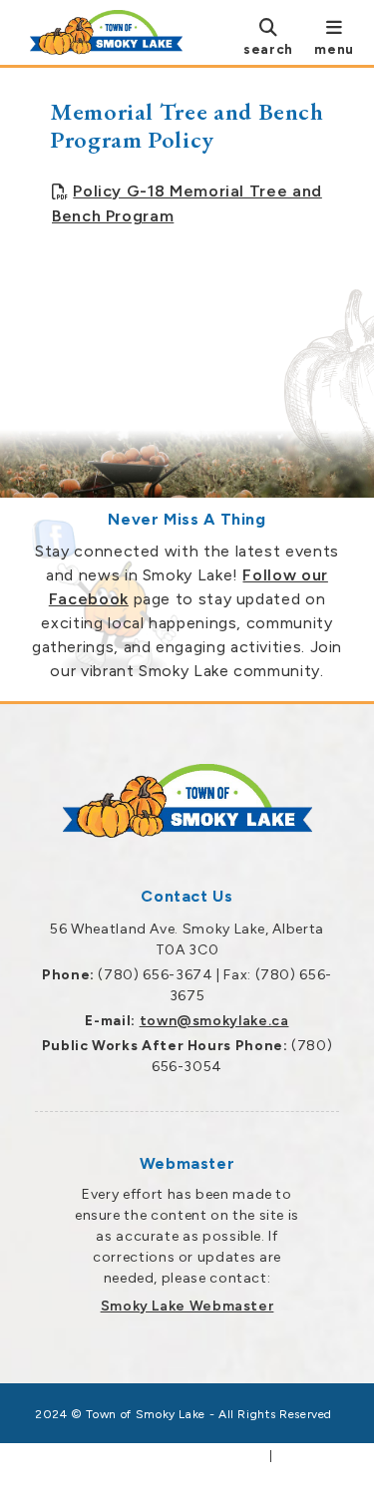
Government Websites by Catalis (157, 1456)
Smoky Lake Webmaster (187, 1306)
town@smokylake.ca (214, 1020)
